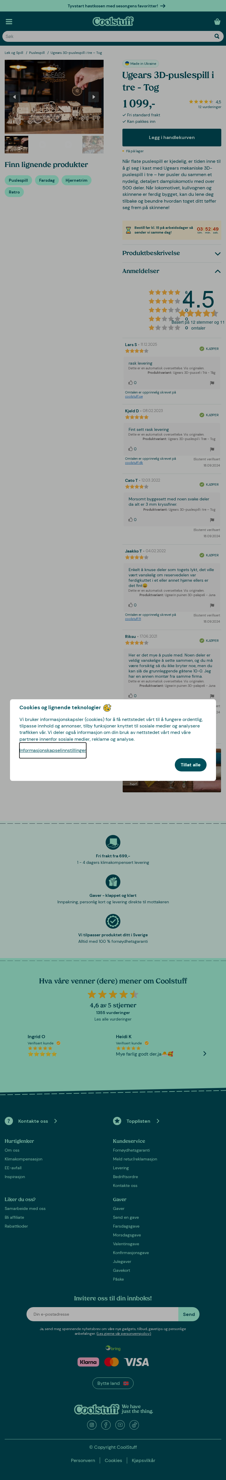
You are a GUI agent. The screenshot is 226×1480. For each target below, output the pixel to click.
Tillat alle (191, 765)
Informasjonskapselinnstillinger (52, 750)
